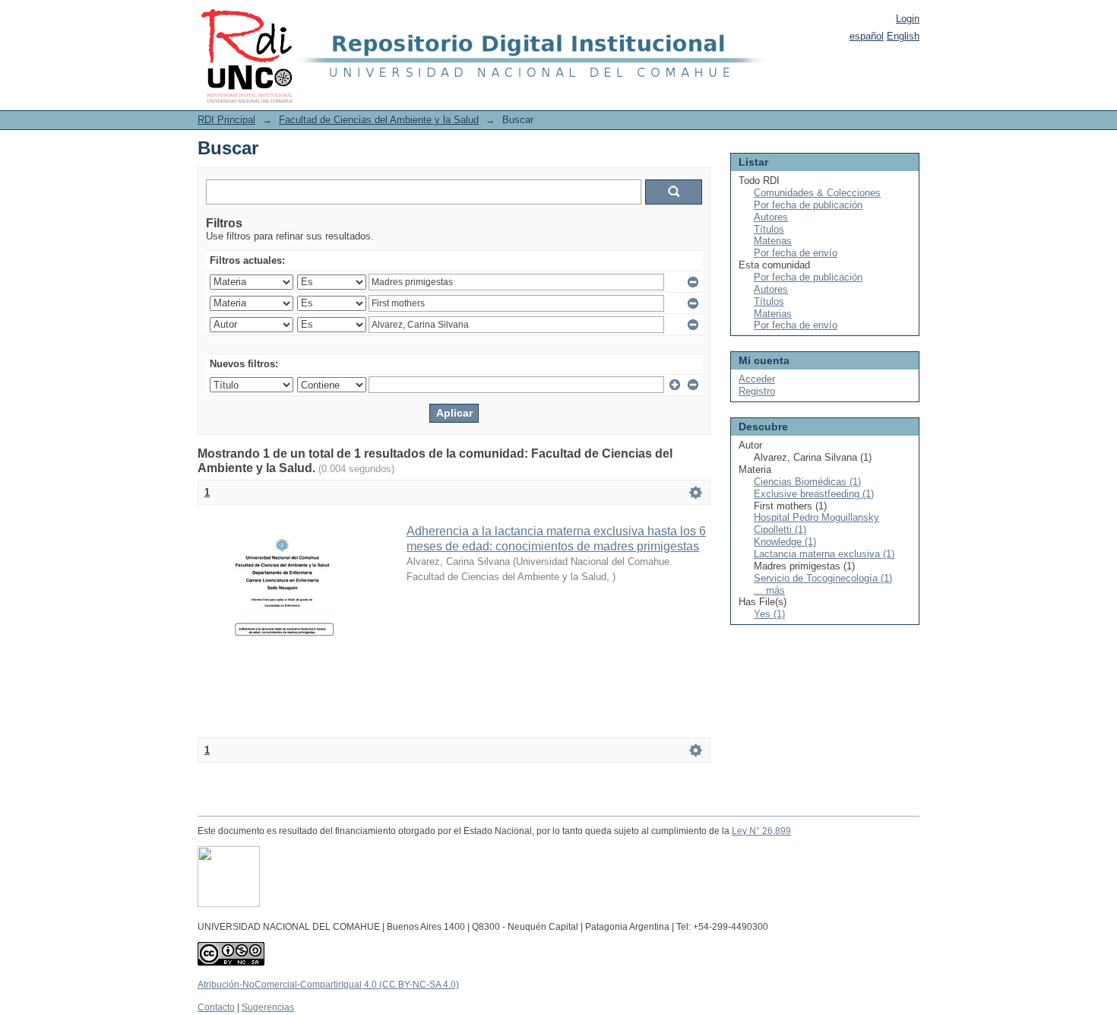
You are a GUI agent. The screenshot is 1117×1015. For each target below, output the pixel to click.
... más (769, 590)
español (867, 36)
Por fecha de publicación (808, 205)
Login (907, 18)
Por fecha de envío (795, 253)
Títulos (769, 229)
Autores (771, 217)
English (903, 36)
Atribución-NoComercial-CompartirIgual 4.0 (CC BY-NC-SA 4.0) (328, 984)
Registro (757, 391)
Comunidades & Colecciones (817, 192)
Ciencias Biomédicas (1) (807, 481)
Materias (773, 240)
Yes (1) (769, 614)
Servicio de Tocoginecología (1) (823, 578)
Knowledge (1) (785, 541)
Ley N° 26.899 (761, 831)
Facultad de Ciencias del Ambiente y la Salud (379, 119)
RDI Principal (226, 119)
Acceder (757, 379)
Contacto (216, 1007)
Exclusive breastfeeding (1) (814, 494)
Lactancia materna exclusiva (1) (824, 554)
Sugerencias (268, 1007)
